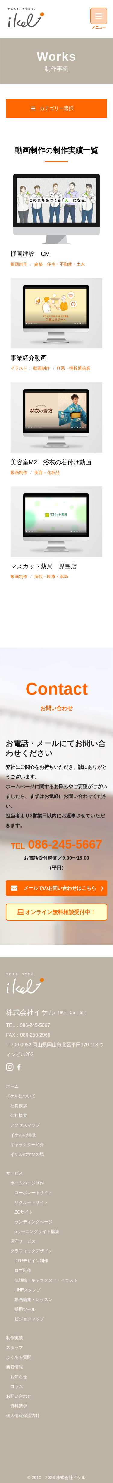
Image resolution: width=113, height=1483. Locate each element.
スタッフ (14, 1347)
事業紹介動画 (29, 358)
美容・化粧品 (47, 472)
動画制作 (19, 264)
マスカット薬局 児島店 (44, 566)
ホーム (12, 1086)
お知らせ (18, 1376)
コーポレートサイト (33, 1192)
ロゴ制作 (22, 1270)
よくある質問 (18, 1357)
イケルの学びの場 (27, 1154)
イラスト (19, 368)
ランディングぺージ (33, 1221)
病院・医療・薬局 (51, 576)
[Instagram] (10, 1067)
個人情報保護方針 (23, 1415)
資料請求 (18, 1405)
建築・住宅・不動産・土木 (59, 264)
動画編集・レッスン (33, 1299)
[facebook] (19, 1067)
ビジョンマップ (29, 1319)
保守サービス (23, 1241)
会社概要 (18, 1115)
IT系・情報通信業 (73, 368)
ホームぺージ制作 (27, 1182)
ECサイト (23, 1212)
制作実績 (14, 1337)
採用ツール (25, 1309)
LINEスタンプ (27, 1289)
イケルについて (21, 1095)
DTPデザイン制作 (31, 1260)
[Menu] (98, 16)
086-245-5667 (65, 845)
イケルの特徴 (23, 1134)
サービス (14, 1173)
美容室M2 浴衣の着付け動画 (51, 462)
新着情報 (14, 1367)
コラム (16, 1386)
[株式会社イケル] (26, 17)
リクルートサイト (31, 1202)
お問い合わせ (18, 1396)
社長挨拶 (18, 1105)
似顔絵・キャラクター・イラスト (46, 1280)
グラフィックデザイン (31, 1250)
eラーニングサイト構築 (36, 1231)
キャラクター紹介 (27, 1144)
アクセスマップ (25, 1125)
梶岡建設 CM (30, 253)
